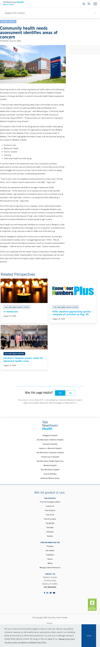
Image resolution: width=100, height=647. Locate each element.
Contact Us (50, 506)
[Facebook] (44, 593)
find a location (50, 519)
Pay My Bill (50, 523)
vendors (50, 536)
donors (50, 559)
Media (50, 563)
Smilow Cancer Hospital (50, 457)
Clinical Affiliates (50, 474)
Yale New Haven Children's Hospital (50, 440)
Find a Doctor (50, 510)
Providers (50, 546)
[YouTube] (54, 593)
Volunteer (50, 532)
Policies (49, 623)
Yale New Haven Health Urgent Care (50, 461)
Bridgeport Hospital (50, 435)
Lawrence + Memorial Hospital (50, 448)
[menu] (95, 3)
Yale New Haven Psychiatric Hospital (50, 452)
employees (50, 555)
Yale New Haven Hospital (50, 470)
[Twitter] (51, 593)
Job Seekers (50, 550)
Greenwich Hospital (50, 444)
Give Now (50, 527)
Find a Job (50, 515)
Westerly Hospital (50, 465)
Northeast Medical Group (50, 478)
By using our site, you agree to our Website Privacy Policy (25, 642)
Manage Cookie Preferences (50, 567)
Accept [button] (89, 636)
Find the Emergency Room (50, 502)
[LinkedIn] (47, 593)
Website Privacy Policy (67, 639)
